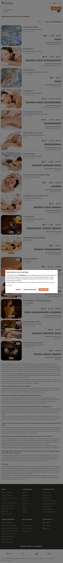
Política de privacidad (48, 282)
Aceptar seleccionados (30, 289)
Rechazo (18, 289)
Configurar (10, 285)
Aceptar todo (43, 289)
